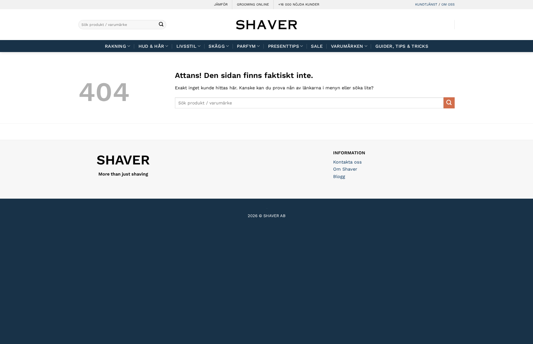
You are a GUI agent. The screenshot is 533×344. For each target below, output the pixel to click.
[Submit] (161, 25)
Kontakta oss (347, 162)
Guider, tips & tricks (401, 46)
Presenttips (283, 46)
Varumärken (347, 46)
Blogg (339, 176)
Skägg (217, 46)
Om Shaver (345, 169)
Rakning (115, 46)
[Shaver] (266, 24)
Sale (317, 46)
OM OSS (448, 4)
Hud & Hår (151, 46)
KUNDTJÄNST (426, 4)
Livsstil (186, 46)
